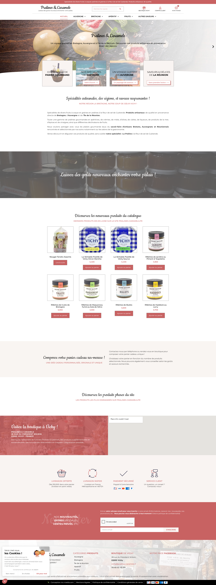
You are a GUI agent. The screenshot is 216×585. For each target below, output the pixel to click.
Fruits (127, 16)
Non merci (10, 574)
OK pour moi (41, 574)
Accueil (64, 16)
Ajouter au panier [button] (92, 267)
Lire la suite (60, 263)
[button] (2, 46)
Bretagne (96, 16)
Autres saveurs (146, 16)
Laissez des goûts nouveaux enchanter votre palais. (55, 10)
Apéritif (112, 16)
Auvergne (78, 16)
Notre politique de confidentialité (166, 514)
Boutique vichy (144, 10)
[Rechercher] (120, 9)
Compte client (160, 10)
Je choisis (26, 574)
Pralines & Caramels (55, 7)
